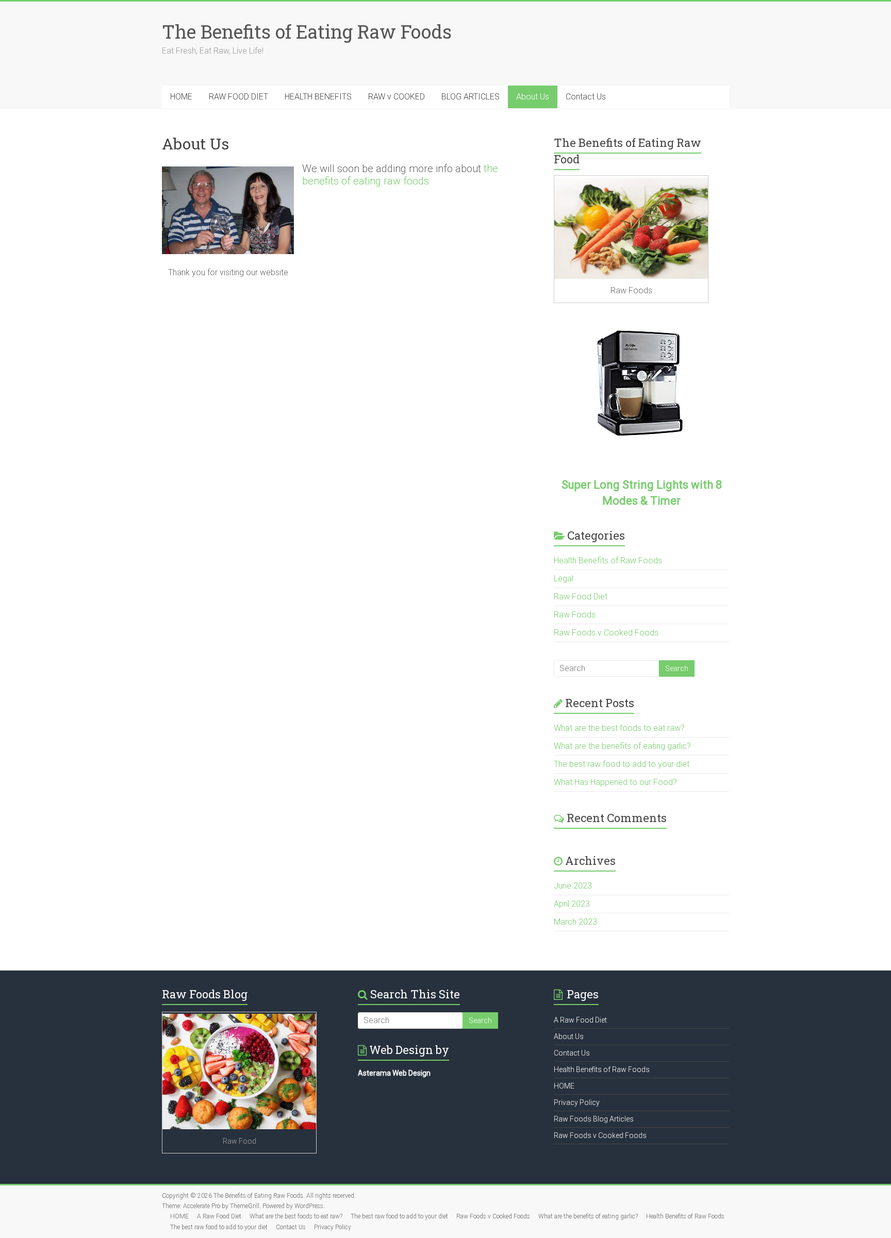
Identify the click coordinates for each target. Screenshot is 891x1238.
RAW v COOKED (396, 97)
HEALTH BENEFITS (318, 97)
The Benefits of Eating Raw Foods (307, 31)
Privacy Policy (577, 1102)
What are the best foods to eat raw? (619, 728)
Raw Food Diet (580, 596)
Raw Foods (575, 615)
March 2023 (575, 922)
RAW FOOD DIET (238, 97)
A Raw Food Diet (580, 1020)
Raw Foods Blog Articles (594, 1119)
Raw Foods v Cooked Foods (606, 633)
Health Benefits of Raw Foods (608, 560)
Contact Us (586, 97)
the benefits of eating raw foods (400, 174)
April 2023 (572, 904)
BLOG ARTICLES (470, 97)
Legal (563, 578)
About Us (532, 97)
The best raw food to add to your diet (621, 764)
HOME (181, 97)
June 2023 (573, 886)
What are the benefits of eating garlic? (622, 746)
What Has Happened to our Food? (615, 782)
